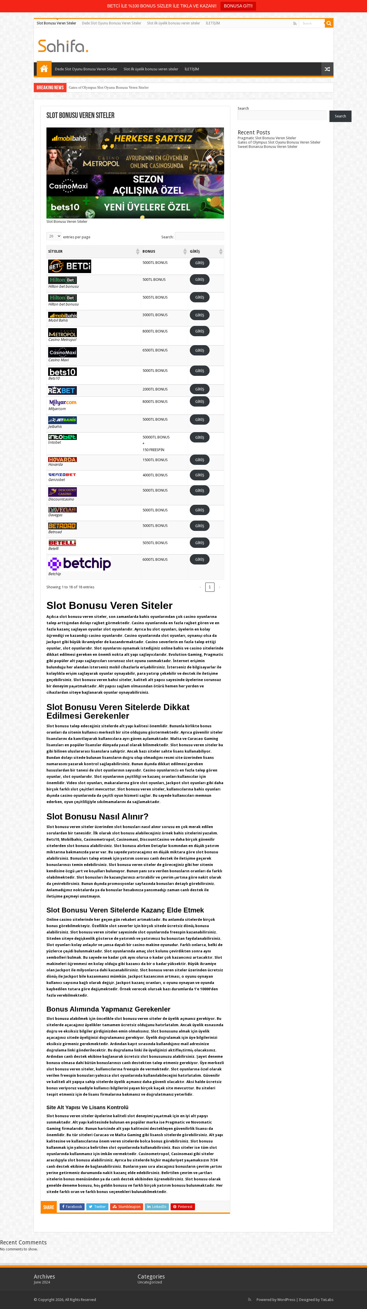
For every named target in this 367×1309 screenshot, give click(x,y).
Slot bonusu (58, 726)
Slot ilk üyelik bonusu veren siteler (173, 23)
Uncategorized (150, 1282)
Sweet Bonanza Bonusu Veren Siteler (268, 146)
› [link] (219, 587)
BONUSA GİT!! (238, 5)
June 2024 (42, 1282)
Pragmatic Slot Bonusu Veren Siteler (267, 138)
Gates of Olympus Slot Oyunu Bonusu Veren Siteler (109, 87)
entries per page (76, 237)
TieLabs (327, 1300)
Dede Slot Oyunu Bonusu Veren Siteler (111, 23)
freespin (178, 932)
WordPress (286, 1300)
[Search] (329, 23)
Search (243, 108)
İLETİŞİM (213, 23)
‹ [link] (200, 587)
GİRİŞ (199, 262)
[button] (137, 251)
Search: (167, 237)
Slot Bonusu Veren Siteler (56, 23)
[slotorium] (63, 45)
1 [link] (210, 587)
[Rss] (295, 23)
